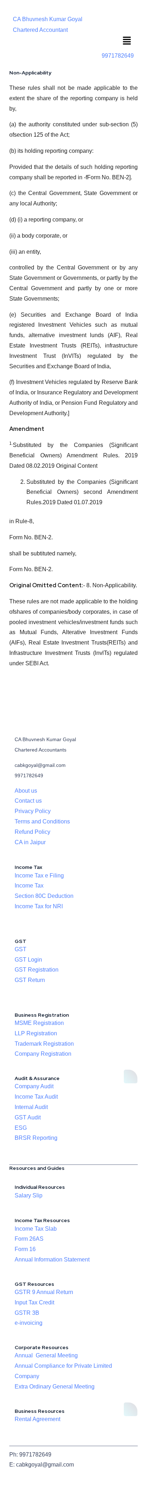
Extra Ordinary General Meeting (55, 1387)
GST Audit (28, 1117)
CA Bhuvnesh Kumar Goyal (47, 19)
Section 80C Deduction (44, 896)
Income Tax (29, 885)
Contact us (28, 801)
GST (20, 949)
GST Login (28, 960)
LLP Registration (36, 1033)
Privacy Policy (33, 811)
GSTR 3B (27, 1313)
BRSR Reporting (36, 1138)
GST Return (30, 980)
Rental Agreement (37, 1419)
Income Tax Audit (36, 1097)
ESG (21, 1128)
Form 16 (25, 1249)
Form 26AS (29, 1239)
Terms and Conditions (42, 821)
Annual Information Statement (52, 1259)
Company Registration (43, 1054)
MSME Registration (39, 1023)
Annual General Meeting (46, 1355)
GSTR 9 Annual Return (44, 1292)
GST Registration (37, 970)
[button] (127, 41)
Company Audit (34, 1086)
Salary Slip (28, 1195)
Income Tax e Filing (39, 875)
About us (26, 791)
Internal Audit (31, 1107)
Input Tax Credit (34, 1302)
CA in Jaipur (30, 842)
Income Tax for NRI (39, 906)
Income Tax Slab (36, 1229)
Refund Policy (32, 832)
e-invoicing (28, 1323)
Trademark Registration (44, 1044)
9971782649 (118, 56)
